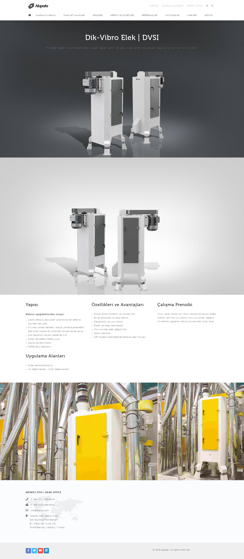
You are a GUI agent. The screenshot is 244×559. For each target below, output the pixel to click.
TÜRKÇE (153, 6)
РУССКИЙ (141, 6)
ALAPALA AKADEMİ (173, 6)
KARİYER (192, 15)
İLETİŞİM (208, 15)
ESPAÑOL (112, 6)
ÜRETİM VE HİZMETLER (122, 15)
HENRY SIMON (195, 6)
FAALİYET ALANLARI (74, 15)
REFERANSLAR (149, 15)
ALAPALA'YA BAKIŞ (46, 15)
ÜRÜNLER (98, 15)
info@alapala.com (40, 511)
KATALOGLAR (172, 15)
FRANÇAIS (126, 6)
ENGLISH (98, 6)
